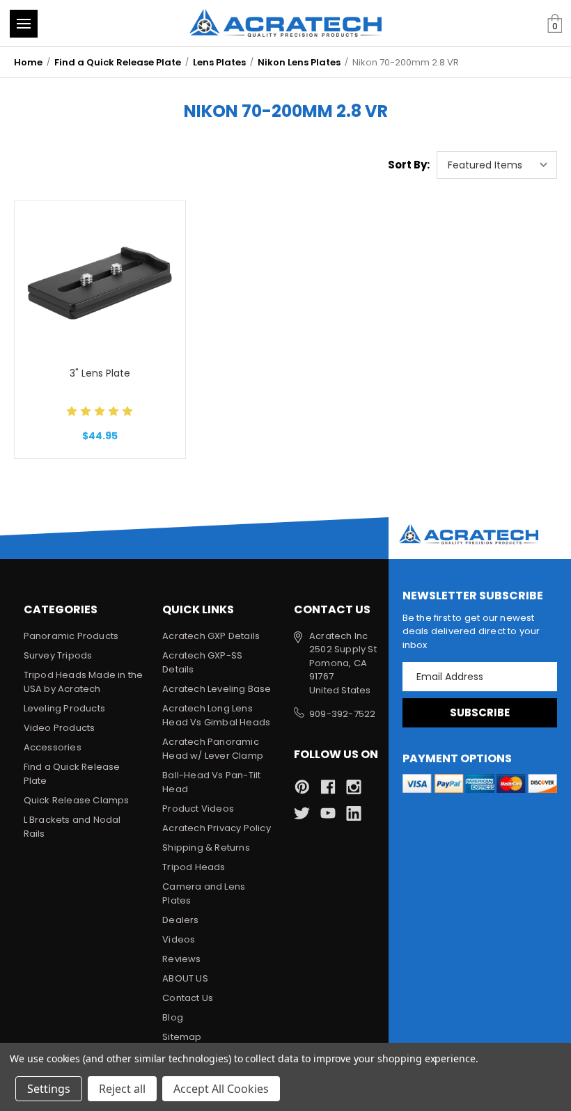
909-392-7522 (342, 713)
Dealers (180, 920)
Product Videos (198, 808)
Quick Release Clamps (77, 800)
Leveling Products (64, 708)
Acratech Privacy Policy (216, 828)
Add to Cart (99, 317)
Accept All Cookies (221, 1088)
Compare (95, 281)
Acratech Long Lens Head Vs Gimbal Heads (216, 715)
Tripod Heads (193, 867)
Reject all (122, 1088)
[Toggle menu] (24, 24)
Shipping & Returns (206, 847)
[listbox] (497, 165)
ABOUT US (185, 978)
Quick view (100, 246)
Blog (172, 1017)
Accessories (52, 747)
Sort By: (409, 164)
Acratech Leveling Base (216, 688)
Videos (178, 939)
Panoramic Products (71, 636)
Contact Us (187, 997)
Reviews (181, 959)
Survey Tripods (58, 655)
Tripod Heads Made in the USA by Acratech (83, 681)
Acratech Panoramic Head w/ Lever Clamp (212, 748)
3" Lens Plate (100, 373)
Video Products (59, 727)
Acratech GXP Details (211, 636)
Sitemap (181, 1036)
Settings (48, 1088)
